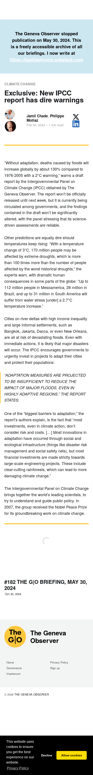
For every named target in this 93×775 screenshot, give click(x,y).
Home (10, 662)
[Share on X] (75, 116)
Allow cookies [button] (71, 755)
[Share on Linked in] (75, 123)
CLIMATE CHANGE (20, 83)
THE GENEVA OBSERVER (31, 694)
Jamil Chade (37, 115)
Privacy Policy (59, 662)
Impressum (13, 674)
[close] (87, 46)
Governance (14, 668)
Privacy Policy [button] (18, 768)
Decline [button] (46, 755)
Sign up (55, 668)
